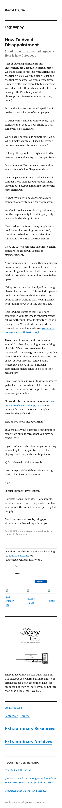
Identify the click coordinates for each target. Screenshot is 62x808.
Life (21, 531)
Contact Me (11, 715)
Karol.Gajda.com (18, 555)
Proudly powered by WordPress (32, 802)
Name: (17, 566)
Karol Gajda (15, 10)
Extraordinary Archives (28, 741)
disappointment (33, 531)
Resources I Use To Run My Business (25, 790)
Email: (17, 574)
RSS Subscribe (10, 600)
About (51, 600)
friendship (47, 531)
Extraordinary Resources (30, 728)
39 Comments (20, 534)
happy (8, 534)
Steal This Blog (13, 707)
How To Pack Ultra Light (19, 770)
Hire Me (25, 715)
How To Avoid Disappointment (22, 42)
